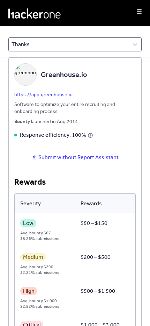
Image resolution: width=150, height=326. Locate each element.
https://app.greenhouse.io (43, 95)
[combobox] (12, 44)
